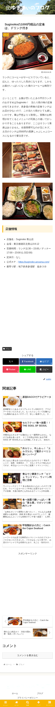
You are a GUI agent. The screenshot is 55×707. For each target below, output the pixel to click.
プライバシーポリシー (27, 698)
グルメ (8, 349)
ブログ (40, 693)
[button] (44, 369)
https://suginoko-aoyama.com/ (33, 262)
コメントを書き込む (27, 655)
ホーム (15, 693)
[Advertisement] (27, 583)
